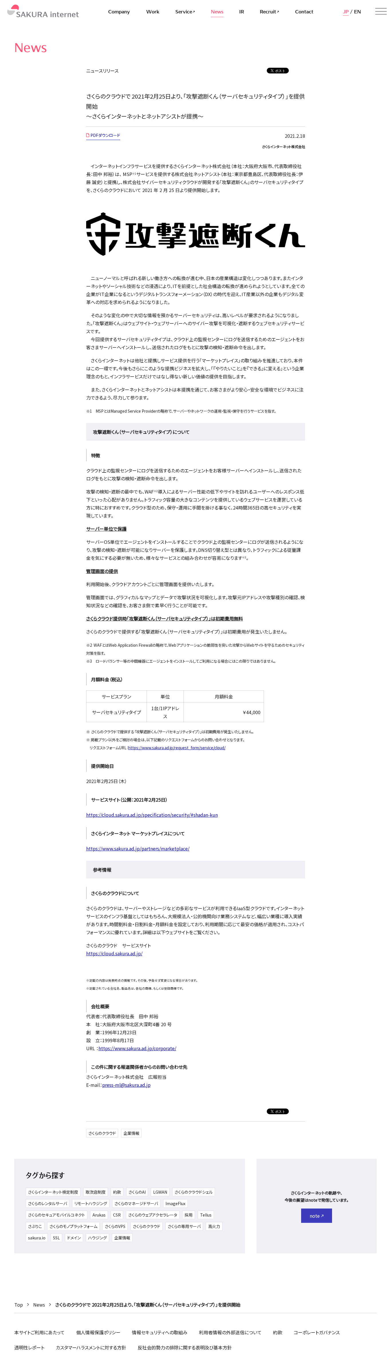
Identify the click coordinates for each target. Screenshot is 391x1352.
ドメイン (74, 1238)
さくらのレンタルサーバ (47, 1203)
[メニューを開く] (381, 11)
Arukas (99, 1215)
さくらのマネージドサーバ (136, 1203)
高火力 (214, 1226)
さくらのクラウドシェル (194, 1192)
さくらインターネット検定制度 (53, 1192)
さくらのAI (137, 1192)
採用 (189, 1215)
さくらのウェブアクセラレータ (152, 1215)
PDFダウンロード (105, 135)
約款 (117, 1192)
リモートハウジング (90, 1203)
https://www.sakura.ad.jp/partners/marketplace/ (137, 848)
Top (18, 1304)
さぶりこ (35, 1226)
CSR (117, 1215)
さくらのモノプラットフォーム (73, 1226)
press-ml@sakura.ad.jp (126, 1084)
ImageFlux (175, 1203)
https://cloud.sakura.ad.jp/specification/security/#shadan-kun (152, 814)
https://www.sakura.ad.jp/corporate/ (137, 1048)
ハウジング (97, 1238)
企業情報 (131, 1133)
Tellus (206, 1215)
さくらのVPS (115, 1226)
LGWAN (160, 1192)
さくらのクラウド (102, 1133)
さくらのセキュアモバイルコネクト (56, 1215)
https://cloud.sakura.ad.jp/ (114, 953)
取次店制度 (96, 1192)
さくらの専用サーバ (184, 1226)
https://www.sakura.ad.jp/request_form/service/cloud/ (177, 747)
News (39, 1304)
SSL (56, 1238)
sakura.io (37, 1238)
